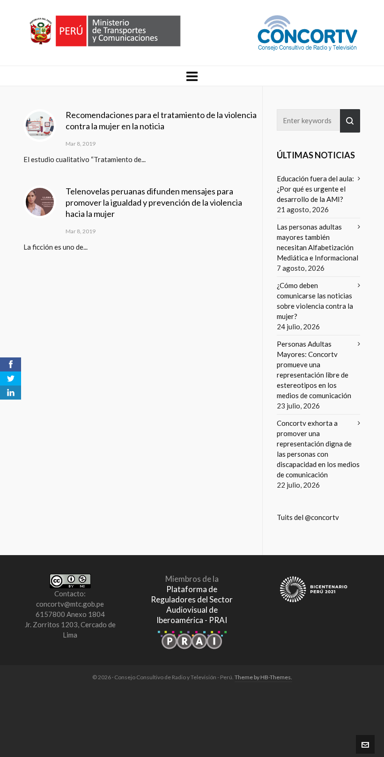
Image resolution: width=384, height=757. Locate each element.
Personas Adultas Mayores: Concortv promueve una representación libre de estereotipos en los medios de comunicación (314, 370)
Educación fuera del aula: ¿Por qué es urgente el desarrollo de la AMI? (315, 188)
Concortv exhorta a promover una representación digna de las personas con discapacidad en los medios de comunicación (318, 449)
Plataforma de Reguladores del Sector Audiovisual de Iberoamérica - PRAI (192, 604)
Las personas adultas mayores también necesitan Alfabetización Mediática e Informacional (317, 242)
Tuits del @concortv (308, 517)
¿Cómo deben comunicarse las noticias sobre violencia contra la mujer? (315, 300)
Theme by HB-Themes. (263, 677)
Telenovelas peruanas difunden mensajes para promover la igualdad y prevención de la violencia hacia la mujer (154, 202)
